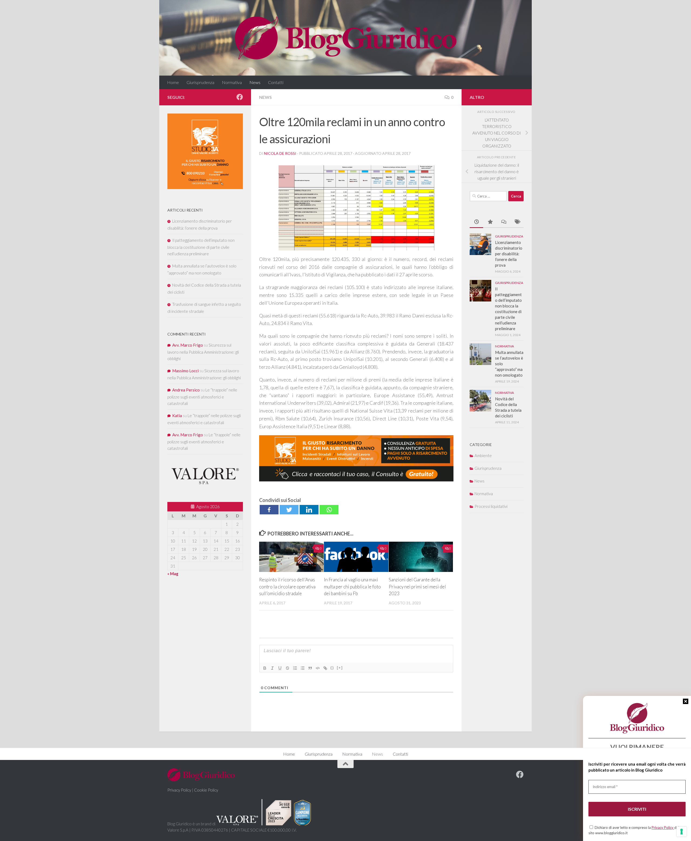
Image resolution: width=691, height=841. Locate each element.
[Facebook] (269, 509)
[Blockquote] (310, 668)
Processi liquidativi (491, 506)
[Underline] (280, 668)
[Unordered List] (302, 668)
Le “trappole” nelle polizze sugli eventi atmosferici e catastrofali (202, 396)
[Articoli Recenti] (476, 222)
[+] (340, 668)
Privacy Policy (663, 827)
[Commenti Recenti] (503, 222)
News (254, 82)
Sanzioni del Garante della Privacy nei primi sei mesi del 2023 (417, 586)
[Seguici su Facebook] (239, 97)
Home (173, 82)
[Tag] (517, 222)
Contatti (275, 82)
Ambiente (483, 455)
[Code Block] (317, 668)
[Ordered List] (295, 668)
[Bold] (265, 668)
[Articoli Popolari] (490, 222)
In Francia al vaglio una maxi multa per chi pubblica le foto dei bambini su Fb (352, 586)
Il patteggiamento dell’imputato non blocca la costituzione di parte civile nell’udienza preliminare (201, 247)
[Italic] (272, 668)
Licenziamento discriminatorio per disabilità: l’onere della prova (508, 253)
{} (332, 668)
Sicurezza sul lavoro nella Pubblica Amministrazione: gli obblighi (203, 352)
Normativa (232, 82)
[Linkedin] (309, 509)
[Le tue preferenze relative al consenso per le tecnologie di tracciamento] (681, 831)
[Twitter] (289, 509)
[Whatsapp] (329, 509)
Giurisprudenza (200, 82)
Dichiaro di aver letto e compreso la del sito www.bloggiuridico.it (633, 830)
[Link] (325, 668)
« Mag (172, 573)
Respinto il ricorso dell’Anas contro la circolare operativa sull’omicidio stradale (287, 586)
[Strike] (287, 668)
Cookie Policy (206, 790)
